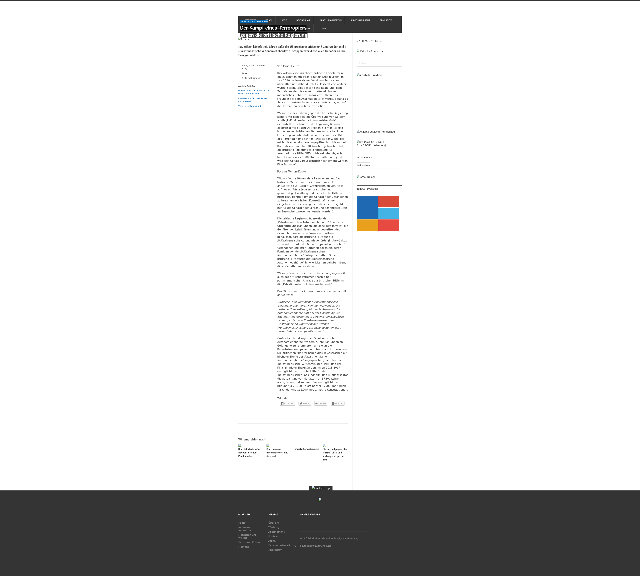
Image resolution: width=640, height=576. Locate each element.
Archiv (272, 540)
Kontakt (273, 536)
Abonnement (276, 531)
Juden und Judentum (331, 20)
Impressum (275, 549)
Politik (242, 522)
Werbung (274, 527)
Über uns (274, 522)
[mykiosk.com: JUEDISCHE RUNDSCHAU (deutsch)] (379, 145)
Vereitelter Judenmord (249, 106)
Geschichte (386, 20)
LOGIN (323, 29)
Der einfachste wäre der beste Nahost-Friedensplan (249, 452)
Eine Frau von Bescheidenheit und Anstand (277, 452)
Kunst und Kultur (360, 20)
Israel (245, 73)
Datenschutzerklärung (282, 545)
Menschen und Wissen (247, 536)
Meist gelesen (364, 165)
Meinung (243, 546)
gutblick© (307, 546)
